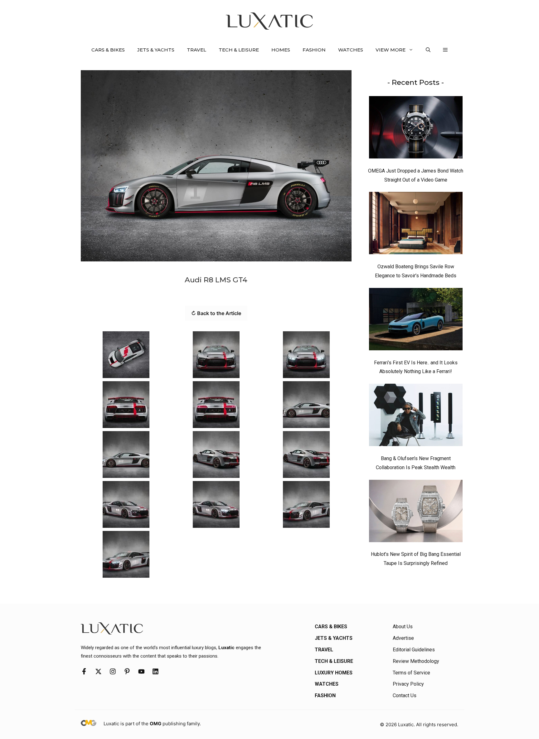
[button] (428, 50)
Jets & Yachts (155, 50)
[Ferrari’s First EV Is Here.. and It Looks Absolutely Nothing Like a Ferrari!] (416, 320)
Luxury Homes (333, 673)
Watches (350, 50)
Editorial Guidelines (414, 650)
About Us (403, 627)
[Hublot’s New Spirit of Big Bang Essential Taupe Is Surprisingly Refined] (416, 512)
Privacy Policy (408, 684)
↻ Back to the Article (216, 313)
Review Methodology (416, 661)
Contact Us (404, 695)
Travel (196, 50)
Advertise (403, 638)
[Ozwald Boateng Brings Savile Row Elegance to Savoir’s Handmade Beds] (416, 224)
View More (390, 50)
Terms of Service (411, 673)
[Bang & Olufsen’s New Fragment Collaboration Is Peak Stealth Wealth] (416, 416)
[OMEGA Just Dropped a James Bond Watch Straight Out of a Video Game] (416, 129)
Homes (280, 50)
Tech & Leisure (239, 50)
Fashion (314, 50)
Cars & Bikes (108, 50)
